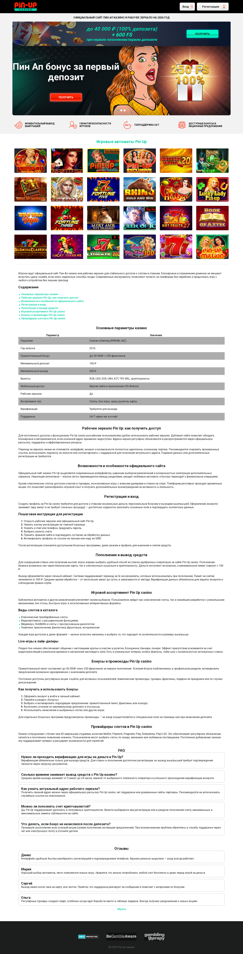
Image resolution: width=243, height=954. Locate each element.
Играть (121, 909)
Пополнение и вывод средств (39, 308)
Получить (66, 97)
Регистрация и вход (33, 304)
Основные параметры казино (39, 294)
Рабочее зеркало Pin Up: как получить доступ (49, 297)
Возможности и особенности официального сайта (52, 301)
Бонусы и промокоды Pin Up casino (42, 315)
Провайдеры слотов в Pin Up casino (43, 318)
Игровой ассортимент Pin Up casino (43, 311)
